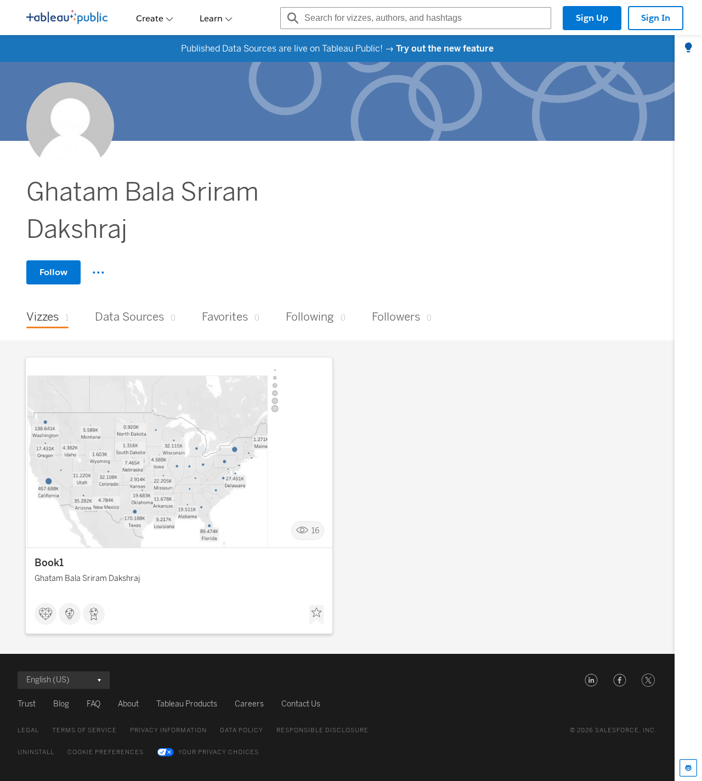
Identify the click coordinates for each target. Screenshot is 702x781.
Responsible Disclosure (322, 730)
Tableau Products (186, 704)
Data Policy (241, 730)
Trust (27, 704)
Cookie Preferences (105, 752)
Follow (53, 272)
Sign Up (592, 18)
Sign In (655, 18)
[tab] (688, 48)
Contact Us (300, 704)
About (128, 704)
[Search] (291, 18)
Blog (61, 704)
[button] (591, 680)
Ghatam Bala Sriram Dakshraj (87, 578)
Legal (28, 730)
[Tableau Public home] (66, 18)
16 (315, 530)
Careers (249, 704)
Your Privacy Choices (218, 752)
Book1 (49, 563)
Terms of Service (84, 730)
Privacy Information (168, 730)
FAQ (93, 704)
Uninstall (36, 752)
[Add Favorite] (316, 615)
